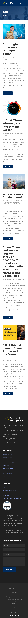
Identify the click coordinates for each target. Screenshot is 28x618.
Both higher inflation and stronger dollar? (12, 49)
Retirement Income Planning (10, 460)
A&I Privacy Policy (14, 588)
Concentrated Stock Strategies (11, 463)
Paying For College (8, 473)
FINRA (14, 603)
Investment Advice (7, 454)
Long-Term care (7, 471)
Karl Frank (18, 57)
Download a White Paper (9, 490)
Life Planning (6, 476)
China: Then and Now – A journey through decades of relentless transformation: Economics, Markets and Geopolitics (14, 261)
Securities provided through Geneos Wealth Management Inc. (14, 598)
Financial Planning (7, 457)
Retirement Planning (16, 203)
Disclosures (14, 592)
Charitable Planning (8, 465)
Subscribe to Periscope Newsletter (12, 498)
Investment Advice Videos (9, 493)
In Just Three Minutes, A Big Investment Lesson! (13, 125)
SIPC (14, 608)
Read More (7, 93)
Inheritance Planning (8, 468)
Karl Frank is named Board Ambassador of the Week (14, 349)
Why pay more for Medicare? (13, 195)
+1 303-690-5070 (9, 443)
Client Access (6, 495)
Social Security (7, 204)
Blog (6, 59)
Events (4, 487)
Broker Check (14, 612)
